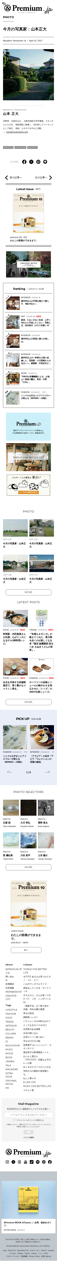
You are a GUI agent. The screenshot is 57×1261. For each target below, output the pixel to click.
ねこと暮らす (29, 1078)
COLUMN (21, 147)
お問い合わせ (46, 1256)
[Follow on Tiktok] (32, 1162)
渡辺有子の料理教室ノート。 (37, 1052)
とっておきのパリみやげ (35, 1025)
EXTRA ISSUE (9, 1075)
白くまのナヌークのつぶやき (37, 1067)
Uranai (9, 1061)
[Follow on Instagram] (7, 1162)
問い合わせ (9, 978)
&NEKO (9, 1037)
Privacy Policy (34, 1256)
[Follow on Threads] (19, 1162)
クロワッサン (35, 1250)
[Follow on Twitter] (13, 1162)
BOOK (8, 1057)
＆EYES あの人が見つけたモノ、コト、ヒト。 (37, 978)
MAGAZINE (11, 1069)
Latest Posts (28, 602)
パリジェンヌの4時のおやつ (36, 1021)
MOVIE (9, 1053)
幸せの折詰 (28, 1013)
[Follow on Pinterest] (44, 1162)
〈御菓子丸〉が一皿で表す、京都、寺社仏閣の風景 (37, 1008)
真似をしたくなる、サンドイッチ (37, 990)
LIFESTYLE (11, 1009)
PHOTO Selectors (29, 792)
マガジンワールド (12, 1256)
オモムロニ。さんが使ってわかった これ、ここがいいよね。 (37, 998)
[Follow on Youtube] (25, 1162)
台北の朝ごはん (30, 1033)
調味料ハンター (30, 1017)
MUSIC (9, 1049)
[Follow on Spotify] (38, 1162)
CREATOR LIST (10, 997)
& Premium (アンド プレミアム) (28, 9)
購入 (26, 950)
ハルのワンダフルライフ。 (36, 984)
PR (7, 1088)
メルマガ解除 (28, 1137)
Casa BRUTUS (23, 1250)
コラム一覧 (28, 1090)
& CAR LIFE (29, 1082)
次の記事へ (41, 177)
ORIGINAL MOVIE (11, 1082)
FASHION (10, 1013)
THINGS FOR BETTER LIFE (35, 971)
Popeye (20, 1253)
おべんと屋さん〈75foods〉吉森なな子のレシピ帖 (37, 1059)
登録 (29, 1132)
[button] (9, 772)
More (29, 592)
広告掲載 (9, 988)
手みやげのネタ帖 (31, 1041)
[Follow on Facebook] (50, 1162)
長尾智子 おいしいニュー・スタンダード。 (37, 1047)
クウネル (12, 1253)
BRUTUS (12, 1250)
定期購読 (9, 984)
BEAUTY (9, 1029)
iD (6, 1041)
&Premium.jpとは (13, 971)
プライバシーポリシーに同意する (30, 1120)
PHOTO (8, 17)
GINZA (44, 1250)
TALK (8, 1065)
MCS (46, 1253)
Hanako (51, 1250)
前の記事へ (16, 177)
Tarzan (27, 1253)
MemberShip (13, 991)
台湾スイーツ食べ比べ (34, 1037)
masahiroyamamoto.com (17, 132)
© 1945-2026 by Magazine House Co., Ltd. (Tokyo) (28, 1246)
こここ (40, 1253)
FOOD (8, 1017)
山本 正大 (15, 112)
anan (5, 1250)
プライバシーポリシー (31, 1124)
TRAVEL (9, 1021)
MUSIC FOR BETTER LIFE (37, 1086)
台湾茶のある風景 (31, 1029)
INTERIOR (11, 1025)
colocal (34, 1253)
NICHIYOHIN (12, 1045)
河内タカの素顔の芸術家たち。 (36, 1073)
